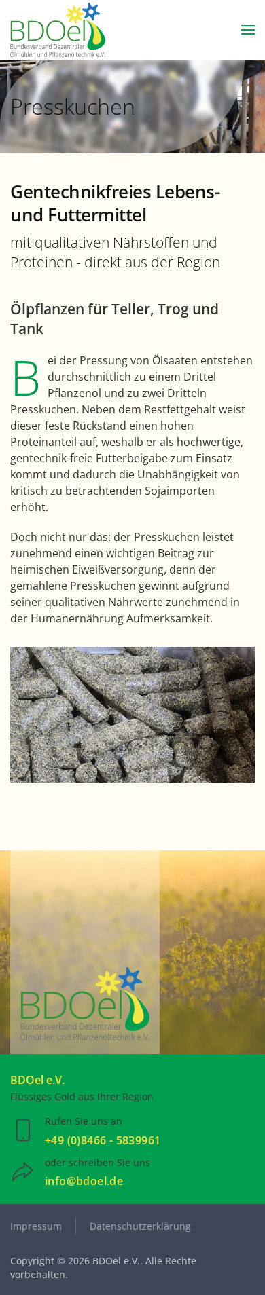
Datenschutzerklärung (140, 1226)
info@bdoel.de (84, 1181)
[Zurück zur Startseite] (57, 30)
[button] (248, 30)
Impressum (36, 1226)
